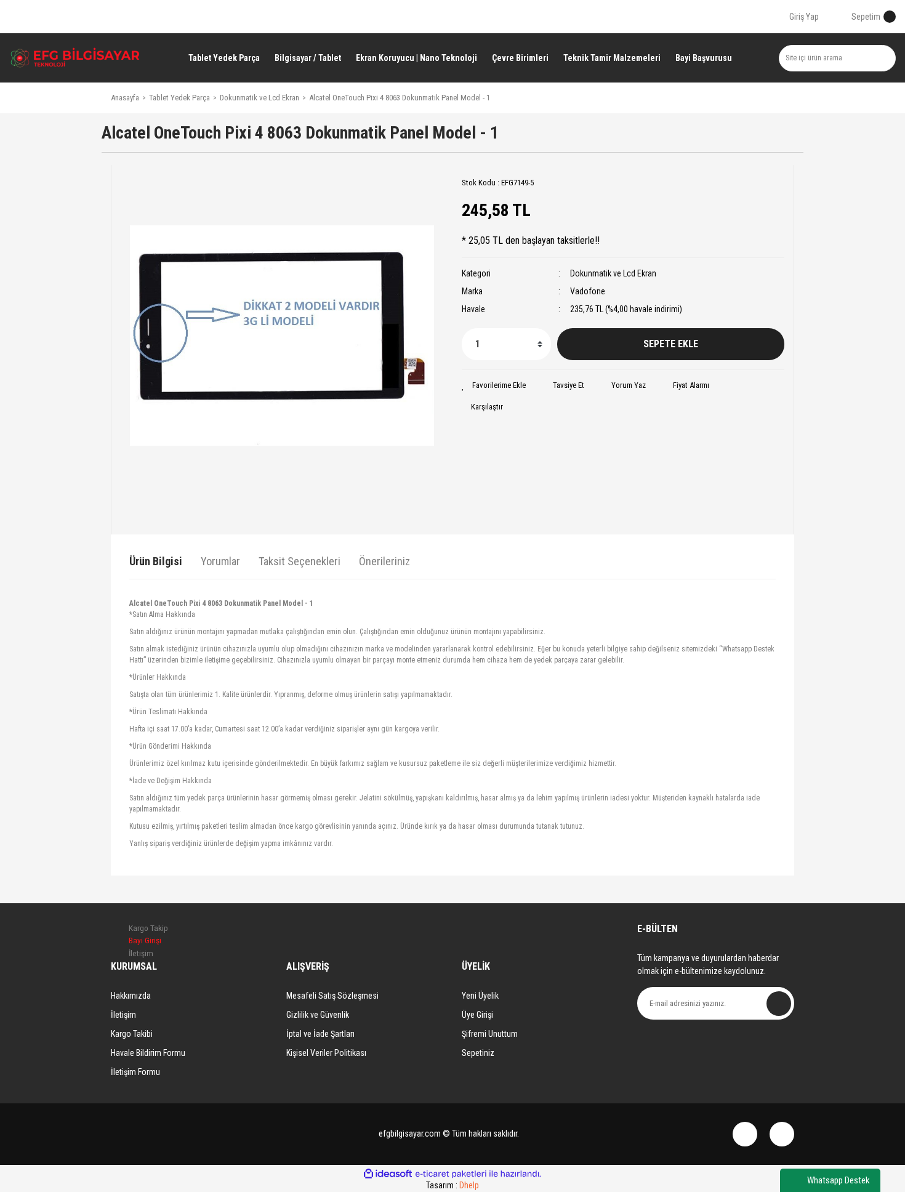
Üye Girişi (477, 1015)
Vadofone (587, 291)
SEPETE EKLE (670, 344)
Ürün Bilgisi (155, 561)
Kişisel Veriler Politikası (326, 1053)
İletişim (123, 1015)
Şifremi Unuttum (490, 1034)
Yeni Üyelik (480, 996)
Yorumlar (220, 561)
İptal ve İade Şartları (320, 1034)
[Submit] (778, 1003)
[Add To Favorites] (494, 385)
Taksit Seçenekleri (299, 561)
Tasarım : (452, 1185)
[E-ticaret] (451, 1174)
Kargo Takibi (132, 1034)
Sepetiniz (478, 1053)
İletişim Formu (135, 1072)
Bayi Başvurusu (703, 58)
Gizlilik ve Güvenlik (317, 1015)
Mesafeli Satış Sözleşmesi (332, 996)
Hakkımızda (131, 996)
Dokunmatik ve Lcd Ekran (613, 273)
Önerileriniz (384, 561)
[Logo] (75, 58)
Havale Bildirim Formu (148, 1053)
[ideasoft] (387, 1174)
